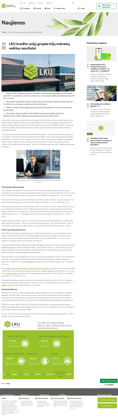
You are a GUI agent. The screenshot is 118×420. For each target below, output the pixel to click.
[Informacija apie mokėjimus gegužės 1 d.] (102, 93)
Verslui (38, 8)
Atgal (8, 383)
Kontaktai (49, 3)
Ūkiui (48, 8)
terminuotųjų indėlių (52, 93)
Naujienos (31, 3)
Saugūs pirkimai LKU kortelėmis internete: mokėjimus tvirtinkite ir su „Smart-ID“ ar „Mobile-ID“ (100, 67)
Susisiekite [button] (110, 385)
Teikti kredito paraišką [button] (108, 381)
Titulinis (3, 32)
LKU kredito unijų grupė (106, 6)
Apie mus (23, 3)
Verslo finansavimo (29, 262)
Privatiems (26, 8)
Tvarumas (40, 3)
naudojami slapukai (8, 402)
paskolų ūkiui (6, 285)
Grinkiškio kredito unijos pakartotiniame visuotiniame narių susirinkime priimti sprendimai (101, 141)
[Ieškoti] (73, 3)
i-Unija (82, 8)
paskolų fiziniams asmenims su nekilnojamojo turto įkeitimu (27, 268)
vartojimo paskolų (12, 273)
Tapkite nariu (60, 8)
